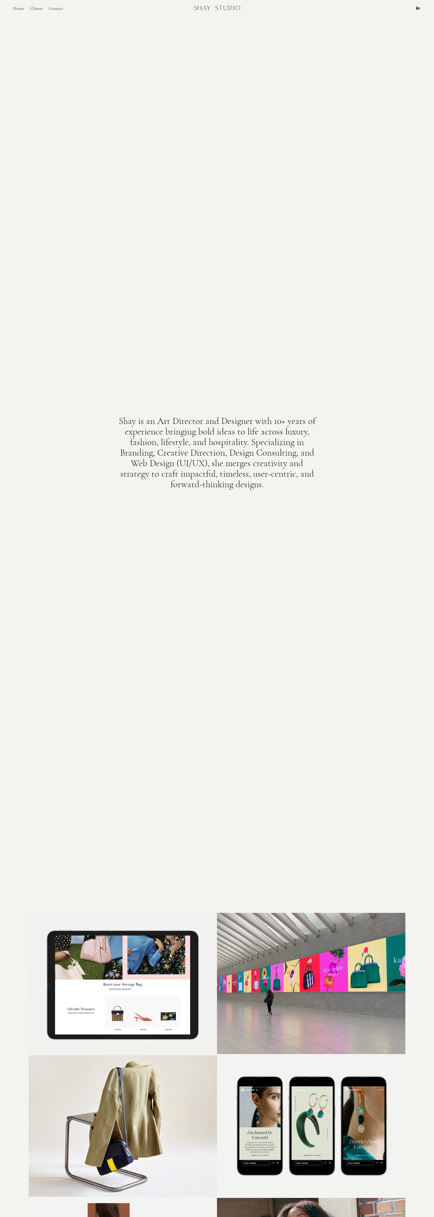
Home (18, 8)
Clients (36, 8)
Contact (56, 8)
